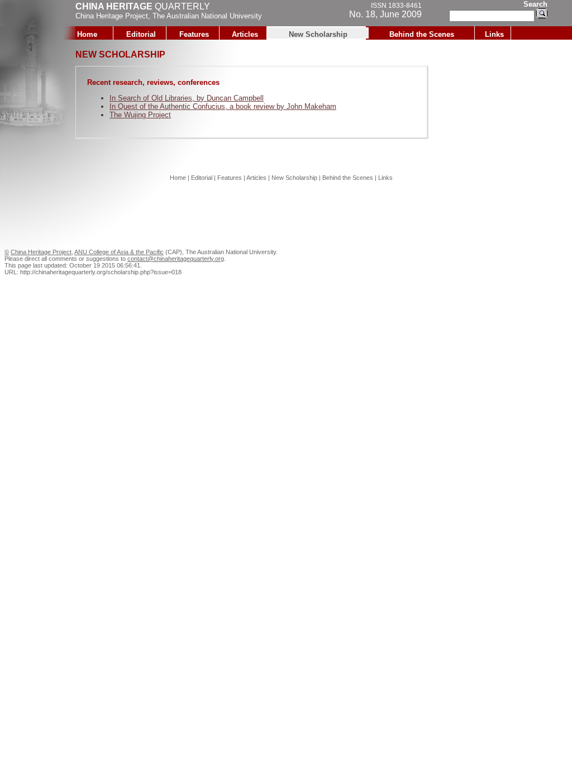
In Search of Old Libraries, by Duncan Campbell (186, 98)
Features (194, 34)
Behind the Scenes (421, 34)
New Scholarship (318, 34)
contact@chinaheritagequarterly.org (175, 258)
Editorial (141, 34)
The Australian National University (207, 16)
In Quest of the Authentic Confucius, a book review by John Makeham (222, 106)
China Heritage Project (111, 16)
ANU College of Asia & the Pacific (119, 252)
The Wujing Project (140, 115)
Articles (245, 34)
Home (87, 34)
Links (494, 34)
